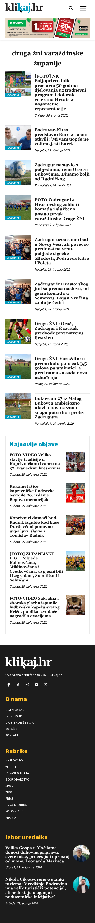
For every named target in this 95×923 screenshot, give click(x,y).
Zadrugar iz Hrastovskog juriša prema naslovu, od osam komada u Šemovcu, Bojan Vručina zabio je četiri (62, 293)
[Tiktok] (18, 685)
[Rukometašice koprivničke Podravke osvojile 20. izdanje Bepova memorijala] (76, 493)
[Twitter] (45, 685)
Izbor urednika (26, 837)
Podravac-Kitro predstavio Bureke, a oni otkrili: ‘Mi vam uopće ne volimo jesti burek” (62, 137)
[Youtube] (36, 685)
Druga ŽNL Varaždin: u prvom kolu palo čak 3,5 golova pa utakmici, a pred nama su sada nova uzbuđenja (61, 368)
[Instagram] (27, 685)
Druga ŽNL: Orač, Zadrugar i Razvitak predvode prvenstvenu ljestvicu (59, 330)
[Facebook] (8, 685)
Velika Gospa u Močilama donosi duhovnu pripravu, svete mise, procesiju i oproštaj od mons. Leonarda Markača (37, 854)
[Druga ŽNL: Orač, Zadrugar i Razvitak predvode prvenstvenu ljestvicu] (18, 331)
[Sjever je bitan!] (29, 8)
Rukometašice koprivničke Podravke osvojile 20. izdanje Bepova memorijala (32, 493)
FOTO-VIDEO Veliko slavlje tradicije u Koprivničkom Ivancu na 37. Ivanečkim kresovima (35, 461)
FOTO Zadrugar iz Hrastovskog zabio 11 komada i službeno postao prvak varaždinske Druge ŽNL (60, 209)
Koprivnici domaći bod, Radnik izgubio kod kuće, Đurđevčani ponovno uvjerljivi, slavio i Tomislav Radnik (35, 527)
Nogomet (13, 94)
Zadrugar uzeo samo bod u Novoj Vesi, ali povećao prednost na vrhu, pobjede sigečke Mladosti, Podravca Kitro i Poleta (62, 251)
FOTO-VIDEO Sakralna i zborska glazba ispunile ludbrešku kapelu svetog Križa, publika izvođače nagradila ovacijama (35, 607)
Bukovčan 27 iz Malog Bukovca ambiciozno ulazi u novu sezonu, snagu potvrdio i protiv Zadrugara (59, 408)
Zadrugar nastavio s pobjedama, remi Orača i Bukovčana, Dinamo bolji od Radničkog (62, 172)
